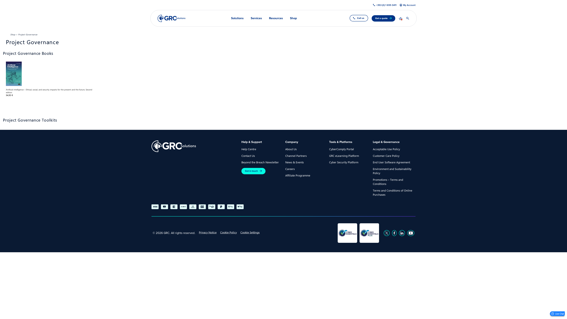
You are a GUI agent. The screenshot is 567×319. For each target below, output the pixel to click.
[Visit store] (400, 18)
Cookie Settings (250, 232)
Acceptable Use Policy (386, 149)
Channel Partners (296, 156)
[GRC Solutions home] (194, 146)
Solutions (237, 18)
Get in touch (251, 171)
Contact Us (248, 156)
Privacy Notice (208, 232)
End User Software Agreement (391, 162)
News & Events (294, 162)
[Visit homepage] (171, 18)
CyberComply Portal (341, 149)
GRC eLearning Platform (344, 156)
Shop (293, 18)
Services (256, 18)
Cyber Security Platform (343, 162)
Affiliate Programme (297, 175)
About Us (291, 149)
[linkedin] (402, 233)
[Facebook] (394, 233)
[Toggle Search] (407, 18)
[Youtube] (410, 233)
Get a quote (381, 18)
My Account (409, 5)
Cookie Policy (228, 232)
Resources (276, 18)
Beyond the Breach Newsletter (260, 162)
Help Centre (248, 149)
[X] (387, 233)
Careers (290, 169)
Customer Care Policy (386, 156)
